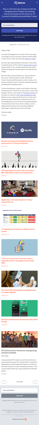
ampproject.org (4, 266)
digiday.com (4, 175)
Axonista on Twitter (17, 412)
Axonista (15, 16)
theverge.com (4, 146)
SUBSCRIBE (19, 30)
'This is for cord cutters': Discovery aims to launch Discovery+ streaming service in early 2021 (17, 261)
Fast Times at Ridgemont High (26, 95)
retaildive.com (4, 295)
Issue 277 (19, 44)
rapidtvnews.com (5, 234)
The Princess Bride (28, 93)
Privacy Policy (25, 410)
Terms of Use (17, 410)
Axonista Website (28, 412)
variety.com (4, 205)
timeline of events (30, 59)
